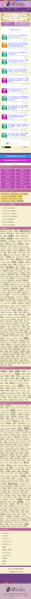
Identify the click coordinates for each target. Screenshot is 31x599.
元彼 (10, 264)
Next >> (20, 143)
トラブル (24, 432)
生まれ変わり (16, 475)
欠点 (7, 414)
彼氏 (26, 92)
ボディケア (3, 314)
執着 (6, 351)
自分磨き (11, 280)
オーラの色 (7, 495)
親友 (29, 518)
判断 (26, 430)
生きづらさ (19, 454)
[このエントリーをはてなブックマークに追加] (3, 147)
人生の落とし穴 (15, 520)
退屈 (28, 469)
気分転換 (9, 444)
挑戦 (13, 419)
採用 (28, 393)
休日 (15, 328)
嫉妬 (11, 351)
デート (24, 235)
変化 (23, 460)
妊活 (26, 330)
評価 (24, 374)
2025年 (20, 444)
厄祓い (7, 446)
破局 (11, 307)
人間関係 (16, 437)
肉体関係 (13, 319)
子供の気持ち (4, 454)
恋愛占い (23, 174)
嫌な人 (20, 465)
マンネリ (23, 486)
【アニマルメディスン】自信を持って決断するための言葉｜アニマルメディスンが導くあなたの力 (18, 44)
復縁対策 (23, 268)
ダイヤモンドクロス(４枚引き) (10, 216)
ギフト (6, 462)
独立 (2, 378)
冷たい (15, 338)
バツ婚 (10, 246)
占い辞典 (28, 9)
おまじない (14, 73)
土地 (11, 462)
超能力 (21, 473)
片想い (23, 233)
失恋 (10, 252)
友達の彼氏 (6, 288)
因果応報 (5, 499)
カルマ (27, 480)
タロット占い (5, 533)
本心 (9, 243)
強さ (2, 446)
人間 (22, 38)
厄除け (6, 435)
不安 (14, 326)
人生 (2, 476)
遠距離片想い (4, 340)
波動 (2, 351)
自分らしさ (7, 490)
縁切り (26, 312)
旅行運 (12, 455)
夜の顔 (25, 119)
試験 (9, 526)
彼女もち (4, 231)
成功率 (10, 348)
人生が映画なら (22, 423)
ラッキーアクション (12, 479)
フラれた (8, 301)
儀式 (22, 453)
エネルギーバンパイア (7, 481)
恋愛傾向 (4, 241)
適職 (7, 376)
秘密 (9, 282)
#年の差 (13, 201)
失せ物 (25, 63)
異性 (22, 352)
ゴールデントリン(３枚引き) (9, 213)
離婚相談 (17, 352)
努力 (8, 453)
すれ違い (23, 267)
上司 (7, 259)
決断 (25, 47)
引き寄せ (23, 294)
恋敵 (15, 252)
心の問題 (3, 484)
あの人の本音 (19, 332)
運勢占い (23, 180)
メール (12, 241)
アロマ (26, 321)
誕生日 (26, 310)
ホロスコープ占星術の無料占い (16, 568)
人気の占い (23, 23)
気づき (27, 521)
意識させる (22, 301)
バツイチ (3, 248)
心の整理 (16, 516)
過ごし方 (14, 286)
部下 (19, 326)
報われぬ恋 (24, 346)
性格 (15, 264)
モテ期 (6, 307)
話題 (17, 238)
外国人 (10, 314)
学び (27, 386)
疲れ (27, 57)
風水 (27, 414)
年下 (15, 250)
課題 (23, 421)
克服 (4, 262)
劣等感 (22, 361)
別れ (8, 286)
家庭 (15, 301)
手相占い (4, 561)
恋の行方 (4, 299)
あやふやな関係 (10, 334)
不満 (20, 321)
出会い (3, 233)
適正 (7, 378)
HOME (3, 9)
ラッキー (27, 410)
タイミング (22, 264)
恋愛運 (8, 177)
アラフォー (8, 349)
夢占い (4, 563)
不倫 (18, 235)
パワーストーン (16, 399)
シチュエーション (17, 282)
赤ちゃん (8, 310)
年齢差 (9, 250)
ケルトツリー (5, 538)
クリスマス (15, 294)
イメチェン (9, 324)
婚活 (21, 262)
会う (26, 290)
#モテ (20, 198)
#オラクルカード (5, 194)
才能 (18, 376)
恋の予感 (16, 322)
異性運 (14, 303)
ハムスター (24, 493)
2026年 (5, 354)
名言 (27, 481)
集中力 (18, 393)
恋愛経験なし (25, 317)
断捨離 (27, 473)
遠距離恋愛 (15, 288)
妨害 (14, 514)
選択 (17, 452)
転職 (18, 374)
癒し (6, 254)
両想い (23, 356)
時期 (17, 269)
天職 (23, 378)
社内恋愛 (23, 274)
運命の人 (20, 259)
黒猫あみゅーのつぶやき (16, 571)
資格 (5, 399)
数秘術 (4, 547)
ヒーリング (16, 344)
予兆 (23, 469)
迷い (2, 449)
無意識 (21, 479)
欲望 (20, 312)
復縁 (27, 243)
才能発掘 (16, 510)
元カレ (20, 319)
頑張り (23, 490)
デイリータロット (15, 508)
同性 (12, 446)
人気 (16, 473)
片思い (22, 248)
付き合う (25, 292)
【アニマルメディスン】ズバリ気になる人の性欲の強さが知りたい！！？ (18, 116)
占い (4, 280)
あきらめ (19, 299)
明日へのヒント (26, 437)
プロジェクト (25, 376)
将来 (15, 425)
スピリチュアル (8, 75)
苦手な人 (23, 484)
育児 (18, 432)
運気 (26, 360)
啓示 (26, 416)
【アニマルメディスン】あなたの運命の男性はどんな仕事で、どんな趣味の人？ (18, 80)
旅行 (5, 290)
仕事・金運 (23, 187)
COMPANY (11, 595)
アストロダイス (24, 238)
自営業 (5, 380)
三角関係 (6, 335)
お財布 (7, 493)
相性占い (23, 170)
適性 (14, 423)
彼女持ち (6, 271)
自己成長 (3, 526)
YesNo (8, 388)
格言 (18, 504)
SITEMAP (26, 595)
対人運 (27, 419)
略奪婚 (22, 288)
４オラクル (22, 252)
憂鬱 (12, 452)
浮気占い (23, 183)
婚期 (8, 294)
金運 (11, 235)
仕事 (22, 47)
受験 (25, 395)
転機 (6, 442)
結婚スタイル (18, 348)
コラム (21, 9)
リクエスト (25, 75)
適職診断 (13, 434)
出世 (24, 388)
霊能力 (2, 416)
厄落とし (12, 499)
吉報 (6, 467)
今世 (15, 497)
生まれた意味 (8, 521)
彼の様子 (19, 280)
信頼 (6, 504)
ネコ (21, 462)
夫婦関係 (22, 340)
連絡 (17, 274)
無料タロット (14, 284)
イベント (25, 246)
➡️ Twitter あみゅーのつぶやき (16, 156)
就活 (2, 385)
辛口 (27, 335)
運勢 (26, 72)
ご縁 (2, 312)
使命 (2, 430)
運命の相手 (25, 231)
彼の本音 (25, 363)
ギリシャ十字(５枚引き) (8, 219)
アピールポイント (8, 352)
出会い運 (9, 272)
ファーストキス (21, 278)
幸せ (14, 460)
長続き (16, 360)
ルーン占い (5, 535)
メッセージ (10, 395)
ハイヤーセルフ (10, 430)
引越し (14, 495)
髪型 (21, 286)
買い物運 (26, 110)
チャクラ (11, 441)
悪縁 (9, 491)
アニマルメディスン (14, 38)
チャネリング (20, 481)
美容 (18, 511)
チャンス (16, 317)
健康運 (8, 405)
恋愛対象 (26, 299)
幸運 (4, 492)
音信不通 (12, 354)
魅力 (2, 524)
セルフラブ (16, 490)
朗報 (14, 501)
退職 (17, 378)
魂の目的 (3, 502)
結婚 (16, 462)
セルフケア (8, 451)
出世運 (7, 385)
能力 (12, 383)
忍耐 (2, 407)
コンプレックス (5, 319)
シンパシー (21, 328)
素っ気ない (9, 312)
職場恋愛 (12, 299)
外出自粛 (22, 314)
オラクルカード (23, 64)
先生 (20, 338)
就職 (12, 378)
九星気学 (4, 558)
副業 (23, 393)
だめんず (3, 274)
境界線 (18, 456)
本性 (16, 272)
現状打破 (25, 456)
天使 (9, 248)
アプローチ (9, 297)
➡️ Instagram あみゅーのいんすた (16, 160)
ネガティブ (15, 491)
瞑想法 (26, 454)
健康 (11, 467)
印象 (24, 326)
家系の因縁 (3, 510)
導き (2, 518)
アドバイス (22, 397)
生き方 (19, 526)
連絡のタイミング (19, 324)
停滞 (22, 511)
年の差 (12, 278)
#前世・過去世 (13, 196)
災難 (11, 458)
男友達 (12, 340)
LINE (3, 238)
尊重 (24, 514)
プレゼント (20, 257)
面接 (12, 390)
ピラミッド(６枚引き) (8, 222)
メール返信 (22, 272)
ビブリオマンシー (24, 442)
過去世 (13, 412)
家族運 (24, 495)
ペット (3, 421)
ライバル (19, 297)
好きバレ (23, 284)
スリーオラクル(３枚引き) (9, 210)
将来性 (2, 395)
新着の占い (8, 23)
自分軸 (2, 444)
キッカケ (19, 271)
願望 (2, 259)
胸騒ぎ (14, 471)
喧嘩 (2, 338)
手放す (15, 488)
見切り (11, 231)
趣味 (10, 365)
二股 (9, 326)
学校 (16, 321)
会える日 (3, 282)
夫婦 (5, 235)
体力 (27, 451)
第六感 (11, 442)
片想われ (3, 246)
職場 (14, 310)
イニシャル (20, 334)
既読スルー (11, 233)
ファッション (16, 255)
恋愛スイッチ (26, 349)
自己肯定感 (6, 478)
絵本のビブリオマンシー (12, 358)
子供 (18, 460)
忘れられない (10, 276)
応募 (2, 383)
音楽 (11, 360)
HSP (20, 497)
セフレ (15, 248)
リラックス (16, 469)
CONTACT (18, 595)
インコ (6, 410)
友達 (2, 405)
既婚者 (8, 356)
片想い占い (7, 180)
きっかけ (5, 278)
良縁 (15, 262)
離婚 (26, 332)
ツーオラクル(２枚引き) (8, 207)
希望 (2, 504)
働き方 (26, 380)
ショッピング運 (19, 467)
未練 (16, 231)
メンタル (14, 386)
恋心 (28, 248)
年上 (17, 330)
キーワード (10, 374)
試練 (7, 383)
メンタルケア (5, 412)
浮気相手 (13, 363)
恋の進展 (9, 267)
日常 (15, 465)
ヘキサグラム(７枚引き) (8, 224)
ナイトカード (21, 506)
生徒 (22, 335)
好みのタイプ (12, 290)
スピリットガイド (18, 521)
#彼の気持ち (14, 194)
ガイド (27, 501)
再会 (23, 344)
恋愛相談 (8, 344)
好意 (12, 271)
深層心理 (21, 303)
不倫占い (8, 183)
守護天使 (8, 469)
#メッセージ (4, 196)
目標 (25, 38)
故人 (16, 524)
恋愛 (22, 83)
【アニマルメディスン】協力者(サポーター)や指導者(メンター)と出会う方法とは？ (18, 98)
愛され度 (10, 361)
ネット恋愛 (22, 342)
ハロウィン (8, 338)
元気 (5, 441)
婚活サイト (17, 246)
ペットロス (8, 518)
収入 (10, 397)
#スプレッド (4, 198)
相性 (15, 243)
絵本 (26, 446)
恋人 (10, 292)
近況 (18, 356)
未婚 (16, 314)
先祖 (8, 439)
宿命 (28, 272)
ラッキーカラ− (15, 493)
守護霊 (3, 465)
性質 (2, 520)
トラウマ (8, 317)
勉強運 (5, 397)
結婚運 (8, 257)
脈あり (24, 354)
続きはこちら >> (16, 29)
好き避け (20, 241)
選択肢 (21, 290)
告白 (21, 243)
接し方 (7, 363)
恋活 (27, 257)
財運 (2, 388)
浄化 (15, 451)
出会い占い (7, 174)
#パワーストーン (13, 198)
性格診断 (8, 187)
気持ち (22, 250)
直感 (16, 442)
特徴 (27, 324)
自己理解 (27, 499)
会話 (21, 360)
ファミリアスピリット (24, 412)
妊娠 (17, 267)
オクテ (2, 294)
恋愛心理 (3, 361)
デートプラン (24, 358)
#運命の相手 (20, 201)
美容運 (18, 354)
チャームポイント (6, 323)
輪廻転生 (25, 471)
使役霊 (9, 421)
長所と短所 (17, 349)
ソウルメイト (7, 303)
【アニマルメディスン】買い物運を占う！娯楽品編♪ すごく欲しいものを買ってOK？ (18, 107)
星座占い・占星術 (7, 549)
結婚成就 (3, 326)
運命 (12, 259)
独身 (16, 312)
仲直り (26, 297)
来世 (12, 524)
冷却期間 (22, 351)
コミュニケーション (20, 307)
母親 (26, 491)
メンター (26, 101)
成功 (29, 374)
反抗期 (23, 510)
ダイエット (19, 276)
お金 (2, 376)
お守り (20, 410)
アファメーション (22, 441)
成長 (12, 439)
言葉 (15, 342)
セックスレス (8, 328)
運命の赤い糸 (10, 268)
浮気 (18, 233)
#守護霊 (20, 196)
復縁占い (8, 170)
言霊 (21, 524)
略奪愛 (26, 280)
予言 (24, 458)
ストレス (26, 508)
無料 (22, 330)
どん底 (7, 520)
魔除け (27, 452)
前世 (20, 310)
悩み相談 (21, 416)
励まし (7, 512)
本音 (13, 305)
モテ (3, 250)
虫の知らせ (17, 458)
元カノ (12, 332)
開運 (27, 338)
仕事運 (3, 371)
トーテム (23, 390)
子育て (9, 514)
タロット (23, 323)
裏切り (13, 456)
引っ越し (9, 497)
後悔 (22, 491)
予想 (5, 506)
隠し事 (16, 351)
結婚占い (23, 177)
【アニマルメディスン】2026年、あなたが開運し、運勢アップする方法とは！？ (18, 125)
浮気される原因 (14, 335)
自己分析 (26, 439)
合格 (24, 497)
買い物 (14, 526)
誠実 (13, 356)
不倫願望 (16, 346)
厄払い (19, 514)
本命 (24, 255)
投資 (9, 501)
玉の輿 (11, 330)
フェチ (18, 305)
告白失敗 (11, 274)
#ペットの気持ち (23, 194)
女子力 (16, 361)
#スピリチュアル (5, 201)
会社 (17, 390)
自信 (19, 435)
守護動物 (8, 423)
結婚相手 (24, 305)
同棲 (19, 363)
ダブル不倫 (17, 292)
